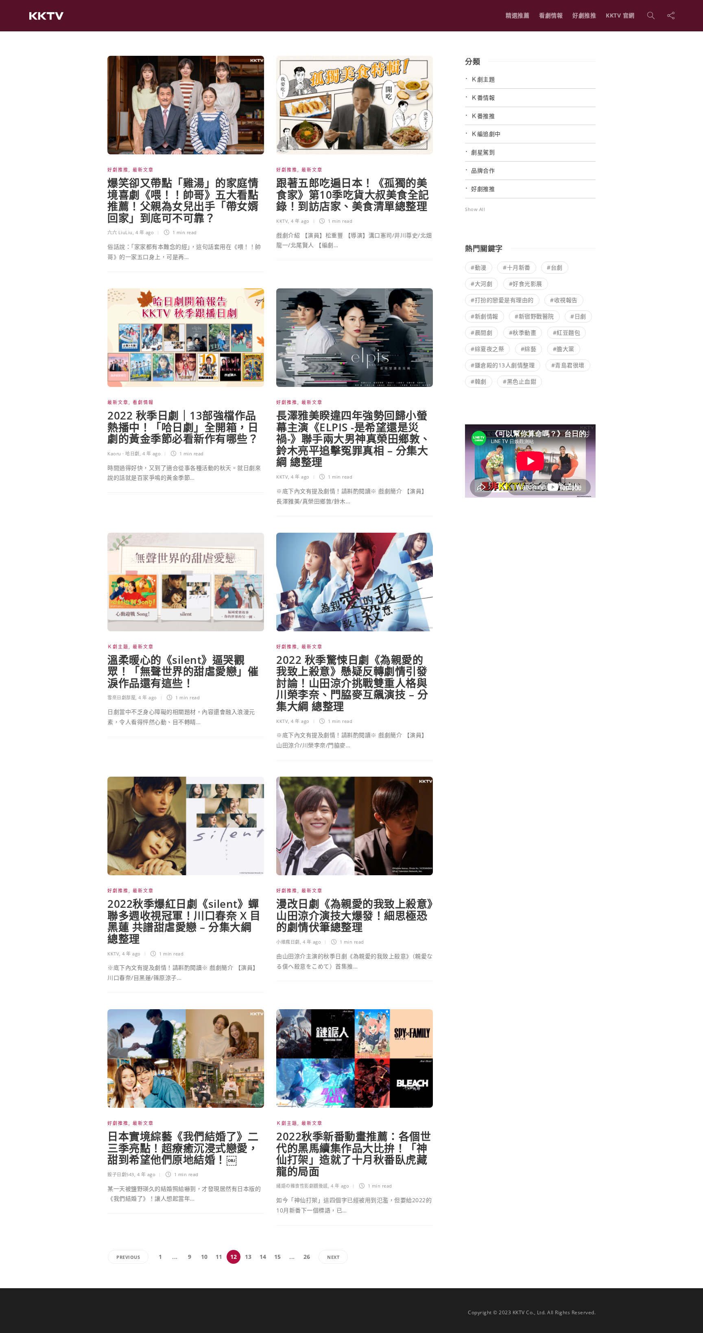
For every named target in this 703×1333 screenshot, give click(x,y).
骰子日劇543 (120, 1174)
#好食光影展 (525, 284)
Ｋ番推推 (483, 116)
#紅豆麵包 (567, 332)
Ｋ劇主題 (118, 646)
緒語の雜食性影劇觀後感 (302, 1186)
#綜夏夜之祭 (487, 349)
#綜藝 (529, 349)
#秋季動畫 (523, 332)
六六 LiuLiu (120, 232)
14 (263, 1257)
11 (219, 1257)
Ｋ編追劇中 (486, 134)
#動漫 (479, 267)
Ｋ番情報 (483, 97)
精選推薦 (517, 15)
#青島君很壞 (568, 365)
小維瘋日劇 (288, 942)
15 (277, 1257)
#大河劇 (481, 284)
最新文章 (143, 170)
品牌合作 (483, 170)
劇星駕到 (483, 152)
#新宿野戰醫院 (534, 316)
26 (306, 1257)
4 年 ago (144, 232)
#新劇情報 (484, 316)
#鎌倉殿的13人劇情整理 (503, 365)
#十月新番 (517, 267)
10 (204, 1257)
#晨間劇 (481, 332)
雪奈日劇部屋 (121, 697)
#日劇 (578, 316)
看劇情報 (551, 15)
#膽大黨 (563, 349)
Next (333, 1257)
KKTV (282, 221)
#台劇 (555, 267)
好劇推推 (584, 15)
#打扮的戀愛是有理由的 (502, 300)
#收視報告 (564, 300)
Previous (128, 1257)
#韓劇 (479, 381)
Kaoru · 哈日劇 (123, 453)
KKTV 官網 (620, 15)
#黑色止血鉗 (519, 381)
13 (248, 1257)
